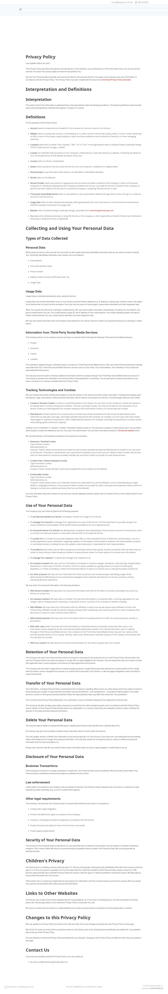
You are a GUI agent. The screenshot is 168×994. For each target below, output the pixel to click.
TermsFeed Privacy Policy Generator (116, 79)
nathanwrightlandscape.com (101, 210)
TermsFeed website (126, 430)
